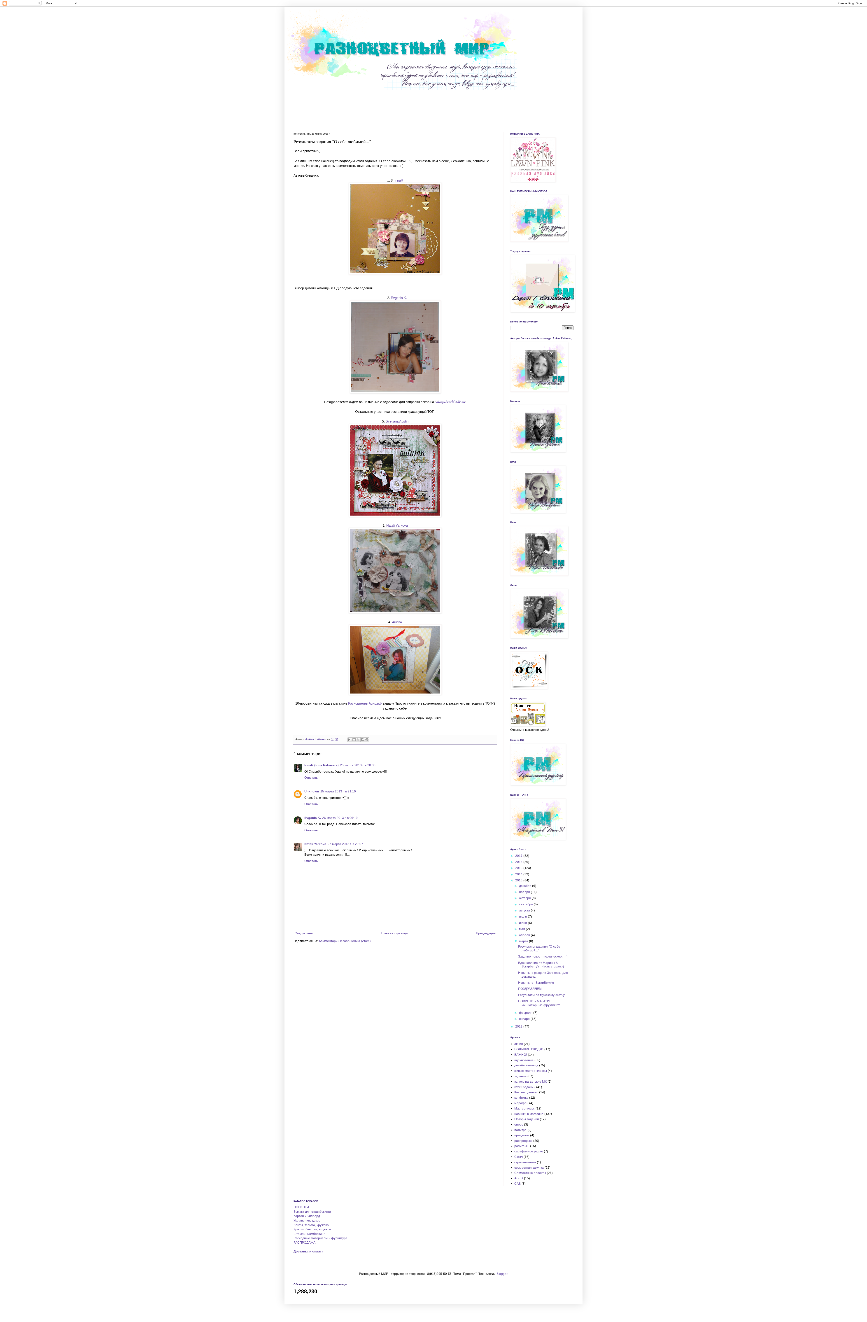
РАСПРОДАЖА (304, 1242)
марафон (521, 1103)
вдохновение (524, 1060)
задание (520, 1076)
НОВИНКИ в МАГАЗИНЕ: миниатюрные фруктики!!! (539, 1003)
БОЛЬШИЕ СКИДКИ (528, 1049)
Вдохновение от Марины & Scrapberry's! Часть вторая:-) (541, 964)
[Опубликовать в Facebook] (362, 739)
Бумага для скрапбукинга (312, 1211)
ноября (525, 892)
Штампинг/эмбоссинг (309, 1234)
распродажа (523, 1140)
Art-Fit (518, 1178)
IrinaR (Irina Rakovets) (321, 765)
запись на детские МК (530, 1081)
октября (525, 898)
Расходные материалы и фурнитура (320, 1238)
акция (518, 1044)
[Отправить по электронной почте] (349, 739)
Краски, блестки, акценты (312, 1229)
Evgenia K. (312, 818)
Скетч (518, 1157)
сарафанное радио (528, 1151)
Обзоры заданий (526, 1119)
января (525, 1019)
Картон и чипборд (307, 1216)
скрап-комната (525, 1162)
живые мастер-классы (530, 1070)
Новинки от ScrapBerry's (536, 982)
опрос (518, 1124)
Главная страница (394, 933)
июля (523, 916)
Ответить (311, 777)
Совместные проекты (530, 1173)
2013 (519, 880)
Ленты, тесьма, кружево (311, 1225)
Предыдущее (486, 933)
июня (523, 923)
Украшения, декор (307, 1220)
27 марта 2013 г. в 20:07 (345, 844)
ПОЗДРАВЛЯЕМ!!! (531, 988)
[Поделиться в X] (358, 739)
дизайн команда (526, 1065)
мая (522, 929)
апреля (525, 935)
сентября (526, 904)
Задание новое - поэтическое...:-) (543, 956)
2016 (519, 862)
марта (524, 941)
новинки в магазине (528, 1114)
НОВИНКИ (301, 1207)
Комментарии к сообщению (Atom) (345, 941)
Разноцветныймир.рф (365, 703)
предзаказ (521, 1135)
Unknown (311, 791)
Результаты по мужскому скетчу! (542, 995)
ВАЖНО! (520, 1054)
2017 (519, 855)
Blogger (501, 1273)
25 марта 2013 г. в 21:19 (338, 791)
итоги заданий (524, 1087)
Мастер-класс (524, 1108)
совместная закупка (529, 1167)
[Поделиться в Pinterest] (367, 739)
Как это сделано (526, 1092)
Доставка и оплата (308, 1251)
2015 (519, 868)
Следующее (304, 933)
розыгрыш (521, 1146)
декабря (525, 886)
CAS (517, 1183)
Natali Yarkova (315, 844)
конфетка (521, 1097)
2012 (519, 1026)
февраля (526, 1012)
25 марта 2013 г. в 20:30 (357, 765)
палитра (520, 1130)
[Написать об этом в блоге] (354, 739)
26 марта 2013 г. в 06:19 (340, 818)
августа (525, 910)
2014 (519, 874)
